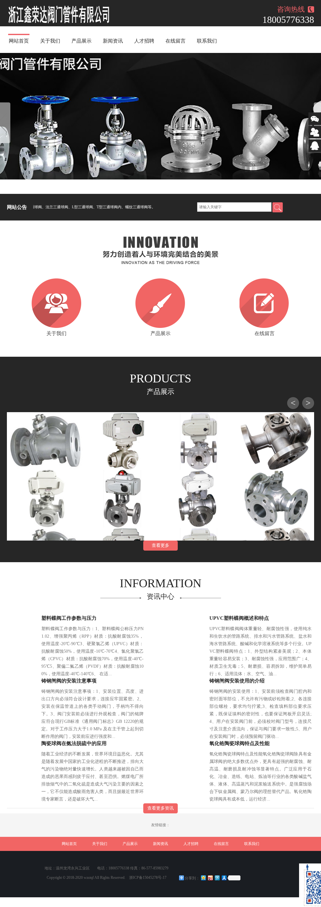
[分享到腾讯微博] (216, 878)
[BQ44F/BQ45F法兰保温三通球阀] (45, 441)
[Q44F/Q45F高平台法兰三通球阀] (275, 441)
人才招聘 (144, 41)
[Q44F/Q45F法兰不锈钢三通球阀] (275, 498)
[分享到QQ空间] (203, 878)
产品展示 (81, 41)
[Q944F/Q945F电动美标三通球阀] (122, 498)
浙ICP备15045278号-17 (147, 877)
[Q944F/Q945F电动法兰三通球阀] (45, 498)
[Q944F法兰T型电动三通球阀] (198, 441)
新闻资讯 (113, 41)
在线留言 (176, 41)
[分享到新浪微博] (210, 878)
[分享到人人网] (223, 878)
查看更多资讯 (160, 808)
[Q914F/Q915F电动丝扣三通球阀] (122, 441)
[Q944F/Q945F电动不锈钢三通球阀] (198, 498)
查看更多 (160, 545)
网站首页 (19, 41)
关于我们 (50, 41)
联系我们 (207, 41)
